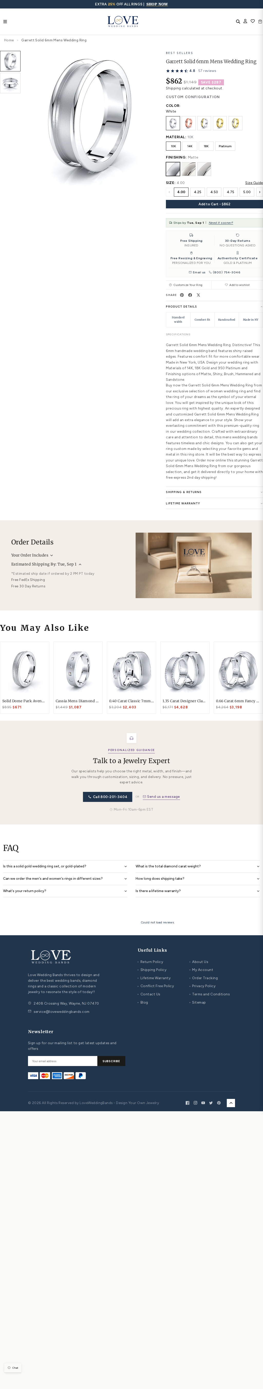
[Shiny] (188, 169)
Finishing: (176, 157)
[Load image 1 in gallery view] (10, 61)
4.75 (230, 192)
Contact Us (149, 994)
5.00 (247, 192)
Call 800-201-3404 (110, 797)
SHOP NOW (157, 4)
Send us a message (163, 796)
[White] (173, 123)
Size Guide (254, 183)
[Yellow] (220, 123)
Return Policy (150, 962)
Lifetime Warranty (154, 978)
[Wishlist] (253, 21)
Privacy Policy (203, 986)
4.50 (214, 192)
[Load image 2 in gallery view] (10, 83)
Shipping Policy (152, 970)
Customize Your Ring (188, 285)
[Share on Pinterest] (182, 295)
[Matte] (173, 169)
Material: (176, 137)
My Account (201, 970)
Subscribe (111, 1061)
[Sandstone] (204, 169)
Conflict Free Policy (156, 986)
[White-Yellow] (204, 123)
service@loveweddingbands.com (61, 1012)
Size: (170, 183)
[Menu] (5, 22)
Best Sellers (179, 53)
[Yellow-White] (235, 123)
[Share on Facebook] (190, 295)
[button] (191, 71)
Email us (199, 272)
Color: (173, 106)
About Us (199, 962)
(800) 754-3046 (226, 272)
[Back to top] (231, 1103)
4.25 (197, 192)
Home (9, 40)
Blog (143, 1002)
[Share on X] (198, 295)
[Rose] (188, 123)
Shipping (173, 88)
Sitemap (198, 1002)
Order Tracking (204, 978)
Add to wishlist (239, 285)
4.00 (181, 192)
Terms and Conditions (210, 994)
